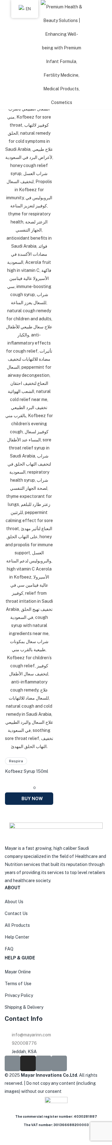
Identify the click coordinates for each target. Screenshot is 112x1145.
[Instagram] (28, 1063)
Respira (16, 761)
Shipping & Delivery (24, 1007)
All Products (17, 925)
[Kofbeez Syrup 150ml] (29, 407)
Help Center (17, 937)
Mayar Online (18, 971)
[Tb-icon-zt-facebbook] (12, 1063)
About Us (14, 901)
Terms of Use (18, 983)
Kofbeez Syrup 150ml (26, 771)
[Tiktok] (43, 1063)
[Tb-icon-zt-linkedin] (59, 1063)
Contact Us (16, 913)
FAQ (9, 948)
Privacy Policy (19, 995)
